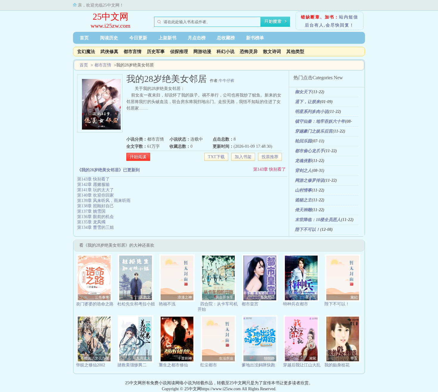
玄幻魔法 (86, 51)
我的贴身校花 (337, 365)
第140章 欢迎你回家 (95, 195)
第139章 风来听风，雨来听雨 (104, 200)
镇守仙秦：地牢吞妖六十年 (320, 121)
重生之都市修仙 (173, 365)
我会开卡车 (224, 297)
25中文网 (110, 16)
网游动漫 (202, 51)
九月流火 (143, 358)
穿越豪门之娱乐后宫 (314, 131)
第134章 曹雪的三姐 (95, 227)
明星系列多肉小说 (311, 111)
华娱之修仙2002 (90, 365)
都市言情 (133, 51)
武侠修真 (109, 51)
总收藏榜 (226, 37)
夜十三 (310, 297)
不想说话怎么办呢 (94, 358)
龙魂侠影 (303, 160)
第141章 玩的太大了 (95, 190)
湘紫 (312, 358)
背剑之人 (303, 170)
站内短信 (348, 17)
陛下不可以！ (307, 229)
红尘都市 (208, 365)
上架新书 (167, 37)
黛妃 (354, 297)
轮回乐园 (303, 141)
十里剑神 (185, 358)
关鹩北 (145, 297)
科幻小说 (225, 51)
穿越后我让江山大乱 (302, 365)
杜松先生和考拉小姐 (136, 304)
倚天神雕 (303, 210)
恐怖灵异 (249, 51)
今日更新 (138, 37)
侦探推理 (179, 51)
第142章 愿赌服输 (93, 184)
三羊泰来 (102, 297)
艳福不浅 (167, 304)
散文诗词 (272, 51)
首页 (84, 37)
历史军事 (156, 51)
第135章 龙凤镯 (91, 222)
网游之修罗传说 (309, 180)
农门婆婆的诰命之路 (95, 304)
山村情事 (303, 190)
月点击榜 (197, 37)
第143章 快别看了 (269, 169)
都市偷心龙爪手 (309, 151)
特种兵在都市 (295, 304)
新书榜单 (255, 37)
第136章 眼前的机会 (95, 216)
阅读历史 (109, 37)
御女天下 (303, 92)
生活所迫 (226, 358)
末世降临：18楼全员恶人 (318, 219)
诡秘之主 (303, 200)
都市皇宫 (250, 304)
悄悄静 (269, 358)
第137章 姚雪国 (91, 211)
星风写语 (267, 297)
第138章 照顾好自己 (95, 206)
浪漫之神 (185, 297)
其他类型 (295, 51)
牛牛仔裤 (226, 80)
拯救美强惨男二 (132, 365)
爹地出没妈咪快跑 (258, 365)
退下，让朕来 (307, 101)
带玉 (354, 358)
